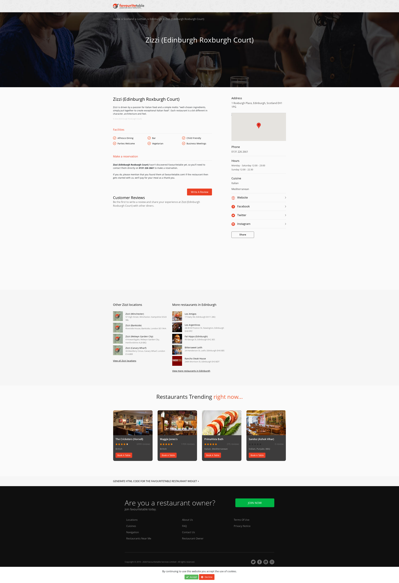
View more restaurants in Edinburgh (191, 370)
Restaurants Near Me (138, 538)
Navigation (132, 532)
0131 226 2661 (239, 151)
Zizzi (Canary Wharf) (135, 347)
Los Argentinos (192, 324)
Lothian (141, 19)
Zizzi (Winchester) (134, 313)
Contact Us (188, 532)
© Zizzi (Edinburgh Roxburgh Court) (127, 119)
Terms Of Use (241, 519)
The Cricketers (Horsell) (129, 439)
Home (116, 19)
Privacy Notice (242, 526)
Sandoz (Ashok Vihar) (261, 439)
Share (242, 234)
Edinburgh (156, 19)
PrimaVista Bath (213, 439)
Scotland (129, 19)
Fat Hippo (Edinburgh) (196, 336)
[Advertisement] (162, 221)
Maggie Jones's (169, 439)
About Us (187, 519)
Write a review (199, 192)
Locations (132, 519)
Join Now (255, 503)
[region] (258, 128)
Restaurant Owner (193, 538)
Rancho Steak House (195, 358)
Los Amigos (190, 313)
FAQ (184, 526)
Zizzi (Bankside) (133, 325)
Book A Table (123, 455)
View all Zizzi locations (124, 360)
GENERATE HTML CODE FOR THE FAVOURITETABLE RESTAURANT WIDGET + (156, 481)
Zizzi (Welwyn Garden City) (139, 336)
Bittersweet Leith (193, 347)
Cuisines (131, 526)
